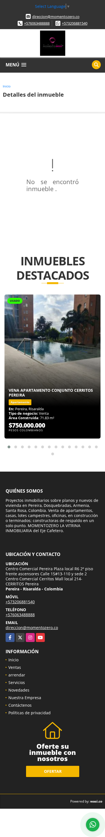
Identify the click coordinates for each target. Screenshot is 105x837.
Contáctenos (20, 705)
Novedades (18, 690)
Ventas (14, 667)
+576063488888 (37, 23)
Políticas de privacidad (29, 712)
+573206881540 (74, 23)
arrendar (16, 675)
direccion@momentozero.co (56, 16)
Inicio (7, 86)
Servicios (16, 682)
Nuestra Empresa (24, 697)
